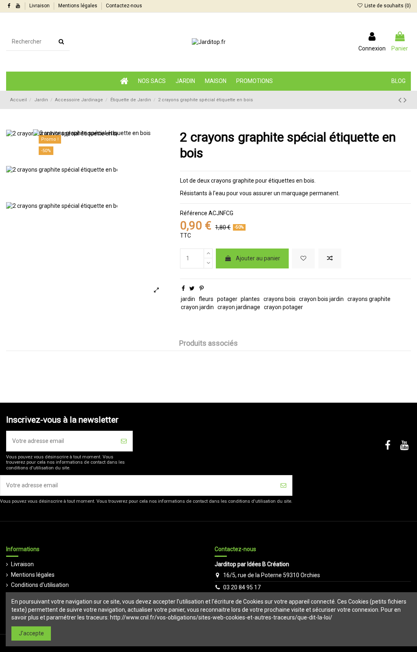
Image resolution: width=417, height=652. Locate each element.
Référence (193, 213)
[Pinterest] (202, 288)
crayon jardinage (238, 307)
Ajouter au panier (258, 258)
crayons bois (279, 299)
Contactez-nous (124, 6)
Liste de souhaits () (387, 6)
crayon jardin (197, 307)
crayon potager (283, 307)
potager (227, 299)
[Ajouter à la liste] (303, 258)
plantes (250, 299)
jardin (188, 299)
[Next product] (405, 100)
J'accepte (31, 633)
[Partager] (183, 288)
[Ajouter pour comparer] (329, 258)
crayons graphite (369, 299)
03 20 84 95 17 (242, 587)
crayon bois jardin (321, 299)
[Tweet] (192, 288)
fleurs (206, 299)
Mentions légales (78, 6)
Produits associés (208, 343)
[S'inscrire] (123, 441)
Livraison (40, 6)
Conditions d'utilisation (40, 585)
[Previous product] (401, 100)
